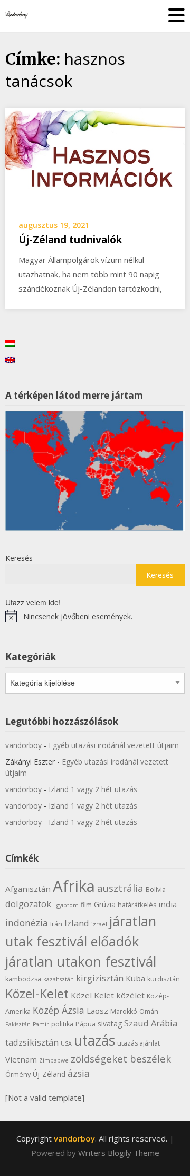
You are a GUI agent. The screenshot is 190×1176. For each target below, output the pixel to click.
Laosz (97, 1010)
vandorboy (23, 745)
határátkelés (137, 904)
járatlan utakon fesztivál (80, 961)
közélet (130, 995)
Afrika (74, 886)
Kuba (135, 978)
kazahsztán (58, 979)
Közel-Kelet (37, 993)
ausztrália (120, 887)
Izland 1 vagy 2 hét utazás (93, 789)
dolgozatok (28, 904)
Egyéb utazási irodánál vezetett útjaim (114, 745)
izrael (99, 924)
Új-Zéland (49, 1074)
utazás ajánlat (138, 1043)
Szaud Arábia (150, 1023)
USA (66, 1043)
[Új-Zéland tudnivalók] (95, 157)
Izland (76, 923)
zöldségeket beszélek (121, 1058)
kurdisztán (163, 979)
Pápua (85, 1024)
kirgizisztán (100, 978)
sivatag (110, 1024)
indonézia (26, 922)
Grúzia (105, 904)
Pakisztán (18, 1024)
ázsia (79, 1073)
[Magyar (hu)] (10, 343)
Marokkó (123, 1011)
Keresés (19, 558)
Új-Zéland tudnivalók (70, 240)
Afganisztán (28, 888)
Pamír (41, 1024)
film (86, 904)
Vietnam (21, 1059)
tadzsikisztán (32, 1042)
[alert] (95, 616)
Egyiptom (66, 905)
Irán (56, 923)
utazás (94, 1040)
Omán (148, 1011)
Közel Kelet (92, 995)
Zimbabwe (54, 1060)
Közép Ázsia (58, 1010)
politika (62, 1024)
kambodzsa (23, 979)
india (167, 904)
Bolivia (156, 889)
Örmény (18, 1074)
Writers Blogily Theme (118, 1152)
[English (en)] (10, 359)
